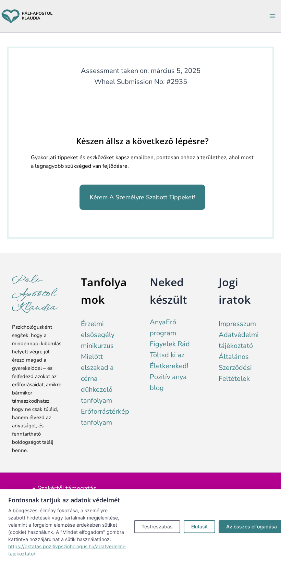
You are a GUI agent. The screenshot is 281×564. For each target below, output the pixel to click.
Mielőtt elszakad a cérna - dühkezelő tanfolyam (97, 378)
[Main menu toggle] (272, 16)
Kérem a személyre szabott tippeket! (142, 197)
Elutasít (199, 526)
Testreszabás (157, 526)
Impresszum (237, 323)
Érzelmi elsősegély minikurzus (97, 334)
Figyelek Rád (170, 344)
